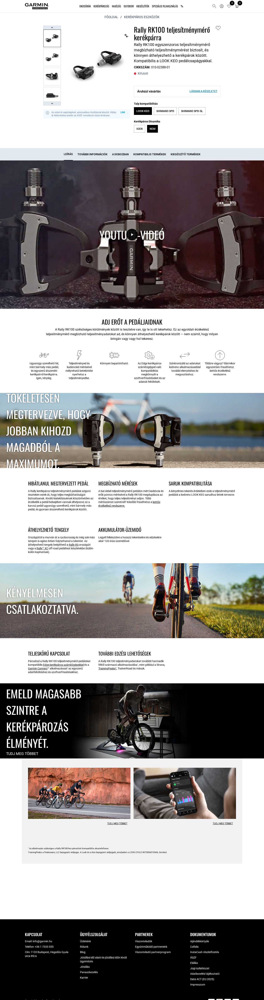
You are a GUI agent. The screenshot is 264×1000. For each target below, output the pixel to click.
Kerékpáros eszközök (141, 17)
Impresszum (197, 984)
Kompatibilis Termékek (149, 154)
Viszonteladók (143, 941)
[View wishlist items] (229, 6)
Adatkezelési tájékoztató (205, 973)
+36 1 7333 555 (44, 946)
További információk (92, 154)
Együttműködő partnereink (151, 946)
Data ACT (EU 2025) (202, 979)
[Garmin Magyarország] (37, 6)
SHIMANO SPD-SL (192, 111)
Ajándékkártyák (199, 941)
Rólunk (84, 946)
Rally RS (73, 544)
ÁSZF (193, 957)
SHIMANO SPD (165, 111)
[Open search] (214, 6)
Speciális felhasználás (165, 6)
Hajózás (116, 6)
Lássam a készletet (203, 91)
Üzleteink (85, 941)
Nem (152, 128)
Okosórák (85, 6)
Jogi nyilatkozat (199, 968)
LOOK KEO (142, 111)
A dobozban (120, 154)
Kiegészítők (142, 6)
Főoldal (111, 17)
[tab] (68, 154)
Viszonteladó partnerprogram (153, 952)
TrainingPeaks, (107, 668)
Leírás (68, 154)
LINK (122, 112)
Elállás (194, 962)
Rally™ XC (42, 548)
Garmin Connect (38, 668)
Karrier (84, 977)
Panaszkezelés (89, 972)
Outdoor (129, 6)
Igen (139, 128)
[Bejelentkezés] (222, 6)
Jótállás (85, 966)
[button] (236, 6)
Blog (82, 952)
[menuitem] (85, 6)
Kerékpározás (101, 6)
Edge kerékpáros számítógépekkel (63, 664)
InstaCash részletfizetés (204, 952)
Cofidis (194, 946)
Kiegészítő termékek (185, 154)
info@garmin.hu (42, 941)
